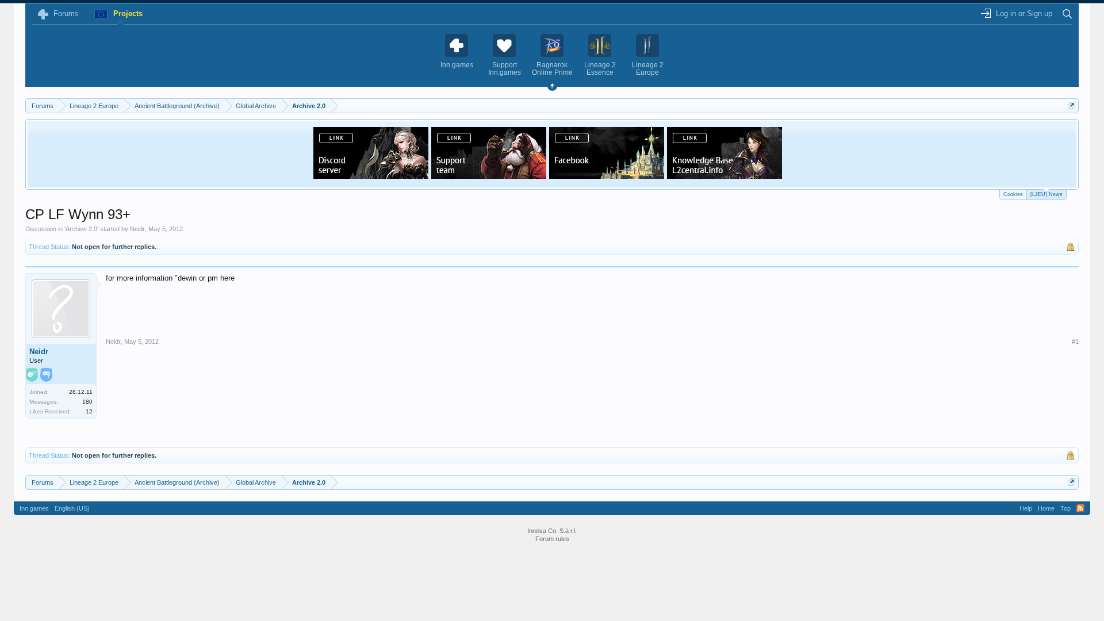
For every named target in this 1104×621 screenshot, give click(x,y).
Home (1046, 508)
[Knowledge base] (724, 175)
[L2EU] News (1046, 194)
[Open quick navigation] (1071, 105)
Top (1065, 508)
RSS (1080, 508)
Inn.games (34, 508)
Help (1025, 508)
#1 (1075, 341)
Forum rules (552, 538)
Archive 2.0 (81, 228)
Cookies (1013, 194)
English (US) (72, 508)
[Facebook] (606, 175)
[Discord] (370, 175)
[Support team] (488, 175)
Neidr (137, 228)
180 (87, 401)
